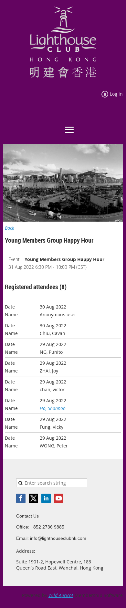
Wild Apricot (60, 595)
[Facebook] (21, 498)
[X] (33, 498)
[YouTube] (58, 498)
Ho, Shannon (53, 408)
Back (9, 228)
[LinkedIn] (46, 498)
